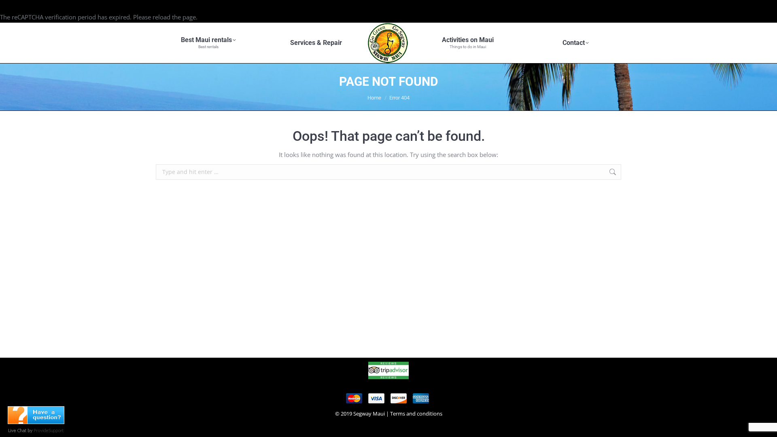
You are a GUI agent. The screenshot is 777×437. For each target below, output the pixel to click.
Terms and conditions (416, 413)
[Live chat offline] (36, 422)
